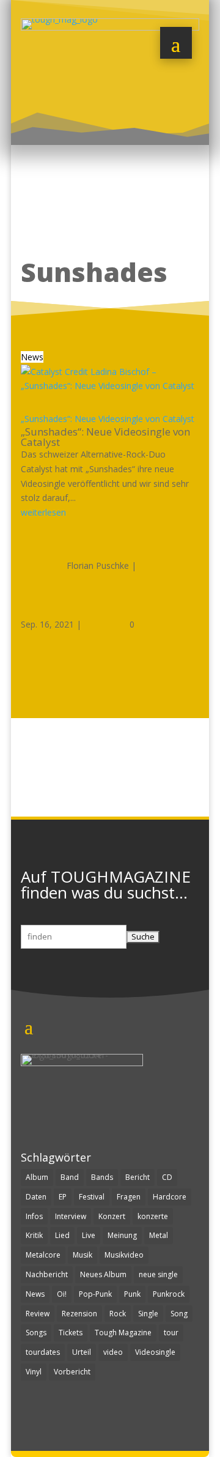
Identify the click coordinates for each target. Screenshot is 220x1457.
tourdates (43, 1352)
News (32, 357)
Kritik (34, 1235)
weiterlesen (43, 512)
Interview (70, 1216)
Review (38, 1313)
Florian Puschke (98, 565)
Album (37, 1177)
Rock (117, 1313)
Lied (62, 1235)
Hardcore (169, 1197)
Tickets (70, 1332)
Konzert (111, 1216)
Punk (132, 1294)
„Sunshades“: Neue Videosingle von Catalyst (107, 418)
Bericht (137, 1177)
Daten (36, 1197)
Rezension (79, 1313)
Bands (102, 1177)
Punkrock (169, 1294)
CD (167, 1177)
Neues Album (103, 1274)
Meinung (122, 1235)
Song (179, 1313)
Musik (82, 1255)
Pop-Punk (95, 1294)
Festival (92, 1197)
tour (171, 1332)
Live (88, 1235)
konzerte (153, 1216)
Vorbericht (72, 1371)
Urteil (81, 1352)
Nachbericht (47, 1274)
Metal (158, 1235)
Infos (34, 1216)
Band (70, 1177)
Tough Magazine (123, 1332)
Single (148, 1313)
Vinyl (34, 1371)
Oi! (62, 1294)
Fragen (129, 1197)
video (113, 1352)
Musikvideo (124, 1255)
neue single (158, 1274)
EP (63, 1197)
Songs (36, 1332)
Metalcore (43, 1255)
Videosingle (155, 1352)
